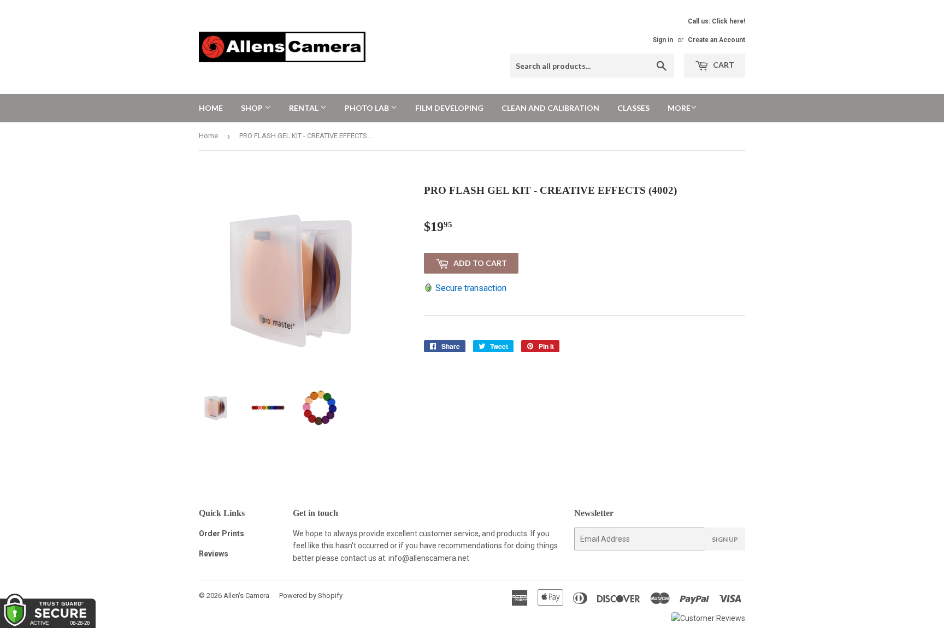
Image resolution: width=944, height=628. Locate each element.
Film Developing (449, 107)
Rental (304, 107)
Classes (633, 107)
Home (211, 107)
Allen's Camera (246, 595)
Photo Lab (368, 107)
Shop (252, 107)
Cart (722, 64)
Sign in (663, 40)
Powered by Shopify (311, 595)
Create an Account (716, 40)
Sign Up (725, 539)
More (679, 107)
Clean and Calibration (550, 107)
